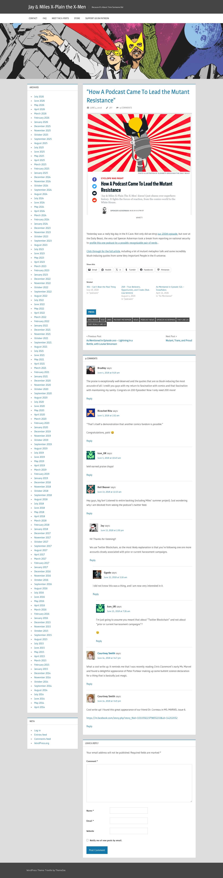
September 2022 (43, 291)
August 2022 (40, 295)
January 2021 (41, 376)
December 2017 (42, 533)
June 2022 (39, 304)
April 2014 (39, 707)
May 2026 (39, 104)
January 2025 (41, 172)
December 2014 (42, 673)
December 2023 (42, 227)
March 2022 (40, 316)
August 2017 (40, 550)
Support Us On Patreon (97, 18)
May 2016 (39, 601)
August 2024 (40, 193)
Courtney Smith (106, 653)
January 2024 (41, 223)
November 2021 (42, 333)
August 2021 (40, 346)
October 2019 (41, 439)
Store (77, 18)
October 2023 (41, 236)
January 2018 (41, 528)
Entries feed (40, 734)
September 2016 (43, 584)
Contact (33, 18)
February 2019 (41, 473)
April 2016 (39, 605)
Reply (89, 398)
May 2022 (39, 308)
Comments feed (42, 738)
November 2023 (42, 232)
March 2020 (40, 418)
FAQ (44, 18)
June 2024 (39, 202)
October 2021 (41, 338)
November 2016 (42, 575)
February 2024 (41, 219)
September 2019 (43, 444)
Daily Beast (93, 319)
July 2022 (39, 300)
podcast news (147, 319)
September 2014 (43, 685)
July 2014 (39, 694)
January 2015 (41, 668)
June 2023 (39, 253)
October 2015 (41, 630)
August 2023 (40, 244)
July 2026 (39, 96)
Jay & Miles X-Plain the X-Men (57, 7)
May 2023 (39, 257)
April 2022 (39, 312)
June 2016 (39, 596)
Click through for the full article (103, 251)
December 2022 (42, 278)
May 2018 (39, 512)
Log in (37, 730)
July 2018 (39, 503)
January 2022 (41, 325)
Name (90, 810)
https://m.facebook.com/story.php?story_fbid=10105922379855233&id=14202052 (131, 717)
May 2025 (39, 155)
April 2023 (39, 261)
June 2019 (39, 456)
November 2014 (42, 677)
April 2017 (39, 554)
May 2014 (39, 702)
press (91, 312)
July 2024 (39, 198)
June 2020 (39, 406)
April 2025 (39, 160)
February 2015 (41, 664)
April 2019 (39, 465)
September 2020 (43, 393)
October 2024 (41, 185)
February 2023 (41, 270)
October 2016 (41, 579)
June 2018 (39, 507)
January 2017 (41, 567)
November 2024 (42, 181)
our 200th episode (167, 233)
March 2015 (40, 660)
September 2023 (43, 240)
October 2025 (41, 134)
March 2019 (40, 469)
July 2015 (39, 643)
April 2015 (39, 656)
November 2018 (42, 486)
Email (90, 820)
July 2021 (39, 350)
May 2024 (39, 206)
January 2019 (41, 478)
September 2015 (43, 634)
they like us (183, 319)
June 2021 (39, 355)
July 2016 (39, 592)
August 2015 (40, 639)
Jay (110, 107)
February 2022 (41, 321)
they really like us (97, 324)
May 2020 (39, 410)
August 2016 (40, 588)
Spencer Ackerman (166, 319)
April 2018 (39, 516)
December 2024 (42, 177)
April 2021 (39, 363)
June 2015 (39, 647)
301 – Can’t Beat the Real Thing (101, 286)
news (136, 319)
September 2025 (43, 138)
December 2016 (42, 571)
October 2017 (41, 541)
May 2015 (39, 651)
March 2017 (40, 558)
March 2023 (40, 266)
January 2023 (41, 274)
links (109, 319)
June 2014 (39, 698)
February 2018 (41, 524)
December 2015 (42, 622)
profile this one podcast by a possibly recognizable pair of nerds (123, 242)
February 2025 (41, 168)
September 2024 (43, 189)
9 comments (126, 107)
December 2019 (42, 431)
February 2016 (41, 613)
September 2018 (43, 495)
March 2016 (40, 609)
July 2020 (39, 401)
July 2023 (39, 249)
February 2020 (41, 422)
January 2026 (41, 121)
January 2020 (41, 427)
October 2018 (41, 490)
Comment (92, 761)
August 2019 (40, 448)
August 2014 (40, 690)
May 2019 (39, 461)
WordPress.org (41, 743)
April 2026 (39, 109)
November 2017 (42, 537)
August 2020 (40, 397)
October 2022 (41, 287)
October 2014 (41, 681)
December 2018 (42, 482)
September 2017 (43, 545)
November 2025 (42, 130)
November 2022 (42, 283)
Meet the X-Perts (60, 18)
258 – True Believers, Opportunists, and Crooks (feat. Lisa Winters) (135, 289)
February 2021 (41, 372)
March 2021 (40, 367)
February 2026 (41, 117)
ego (102, 319)
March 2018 (40, 520)
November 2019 (42, 435)
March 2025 (40, 164)
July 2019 (39, 452)
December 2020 (42, 380)
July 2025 (39, 147)
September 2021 (43, 342)
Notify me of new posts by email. (106, 840)
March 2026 (40, 113)
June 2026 (39, 100)
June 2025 (39, 151)
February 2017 (41, 562)
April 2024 (39, 210)
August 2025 (40, 143)
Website (90, 831)
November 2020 (42, 384)
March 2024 (40, 215)
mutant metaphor (122, 319)
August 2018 (40, 499)
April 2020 (39, 414)
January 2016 (41, 618)
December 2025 (42, 126)
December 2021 (42, 329)
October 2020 (41, 389)
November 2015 (42, 626)
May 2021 (39, 359)
